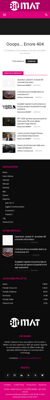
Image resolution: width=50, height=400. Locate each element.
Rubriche (6, 199)
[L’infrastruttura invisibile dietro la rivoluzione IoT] (9, 95)
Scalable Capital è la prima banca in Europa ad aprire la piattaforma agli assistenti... (31, 106)
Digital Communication (14, 206)
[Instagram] (14, 375)
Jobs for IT (9, 203)
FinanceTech (8, 222)
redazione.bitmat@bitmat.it (30, 358)
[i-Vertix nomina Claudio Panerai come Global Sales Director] (9, 136)
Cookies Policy (19, 385)
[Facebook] (7, 375)
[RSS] (28, 375)
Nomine (6, 187)
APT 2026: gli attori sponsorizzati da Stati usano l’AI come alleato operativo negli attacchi (32, 121)
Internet (6, 180)
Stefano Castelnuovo (25, 97)
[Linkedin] (21, 375)
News (5, 172)
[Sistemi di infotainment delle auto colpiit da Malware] (9, 148)
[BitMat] (25, 6)
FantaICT (9, 214)
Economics (9, 210)
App (4, 191)
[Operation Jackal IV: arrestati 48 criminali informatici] (9, 82)
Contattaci (7, 385)
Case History (8, 176)
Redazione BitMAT (24, 85)
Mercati (6, 184)
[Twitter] (35, 375)
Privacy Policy (31, 385)
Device (5, 195)
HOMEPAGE (32, 61)
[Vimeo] (42, 375)
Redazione (42, 385)
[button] (4, 14)
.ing (4, 218)
